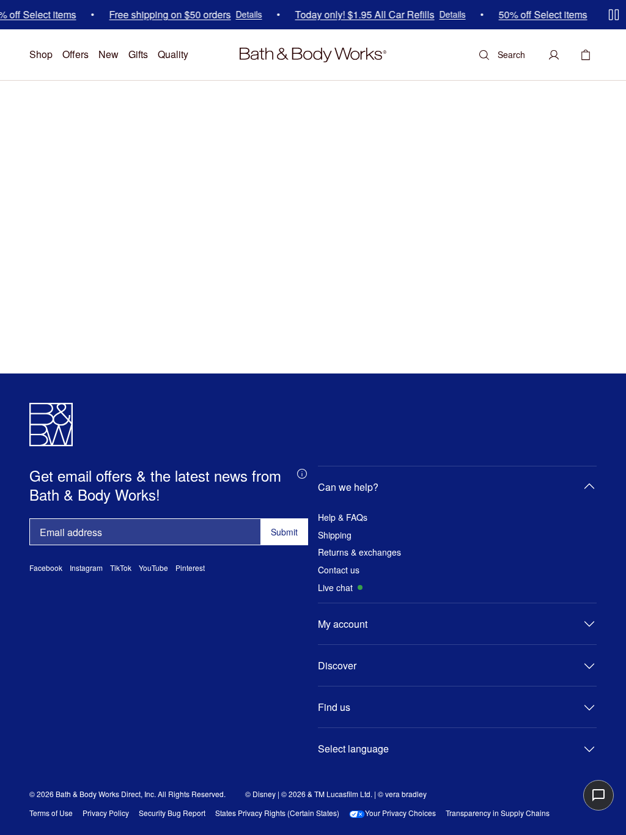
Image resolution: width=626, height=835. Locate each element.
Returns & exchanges (359, 552)
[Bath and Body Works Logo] (313, 55)
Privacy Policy (106, 813)
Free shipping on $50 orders (163, 14)
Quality (173, 54)
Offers (75, 54)
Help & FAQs (342, 517)
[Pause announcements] (614, 14)
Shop (41, 54)
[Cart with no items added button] (586, 55)
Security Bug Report (172, 813)
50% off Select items (536, 14)
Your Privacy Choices (400, 813)
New (108, 54)
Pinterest (190, 568)
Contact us (338, 570)
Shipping (335, 535)
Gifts (138, 54)
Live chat (335, 588)
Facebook (45, 568)
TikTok (120, 568)
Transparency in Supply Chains (498, 813)
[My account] (554, 55)
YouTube (153, 568)
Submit (284, 532)
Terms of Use (51, 813)
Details (242, 15)
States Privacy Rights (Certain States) (277, 813)
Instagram (86, 568)
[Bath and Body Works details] (302, 473)
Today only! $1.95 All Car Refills (358, 14)
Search (511, 54)
